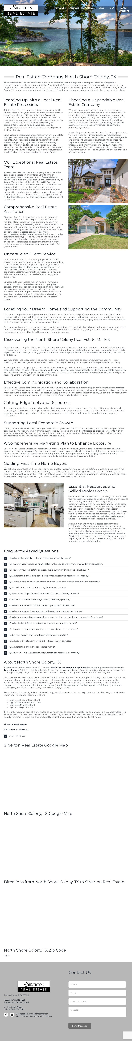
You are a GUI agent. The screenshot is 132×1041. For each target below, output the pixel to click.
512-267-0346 (17, 1009)
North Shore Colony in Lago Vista (69, 667)
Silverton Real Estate (15, 724)
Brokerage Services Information (32, 1014)
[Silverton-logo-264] (21, 5)
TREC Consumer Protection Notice (34, 1016)
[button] (66, 558)
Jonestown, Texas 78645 (16, 1002)
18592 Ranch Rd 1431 (14, 1000)
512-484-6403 (16, 1007)
